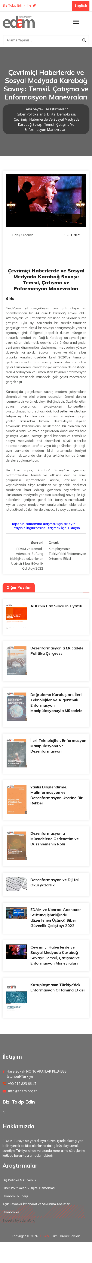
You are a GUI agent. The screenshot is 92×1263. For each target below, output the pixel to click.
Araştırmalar (56, 109)
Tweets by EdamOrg (19, 1220)
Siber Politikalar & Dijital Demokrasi (46, 114)
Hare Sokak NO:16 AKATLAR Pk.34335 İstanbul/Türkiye (37, 1074)
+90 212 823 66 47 (22, 1083)
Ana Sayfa (34, 109)
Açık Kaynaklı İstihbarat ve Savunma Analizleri (36, 1204)
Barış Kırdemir (22, 235)
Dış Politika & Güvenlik (19, 1180)
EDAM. (45, 1236)
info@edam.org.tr (22, 1091)
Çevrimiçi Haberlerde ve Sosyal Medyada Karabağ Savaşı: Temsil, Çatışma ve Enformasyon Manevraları (47, 124)
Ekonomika (11, 1212)
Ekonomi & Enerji (15, 1196)
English (81, 5)
